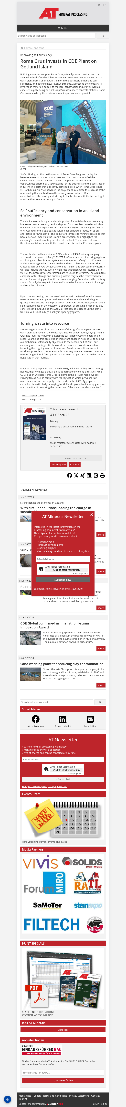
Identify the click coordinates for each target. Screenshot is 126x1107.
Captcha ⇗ (80, 573)
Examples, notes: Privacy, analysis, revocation (58, 588)
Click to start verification (66, 569)
